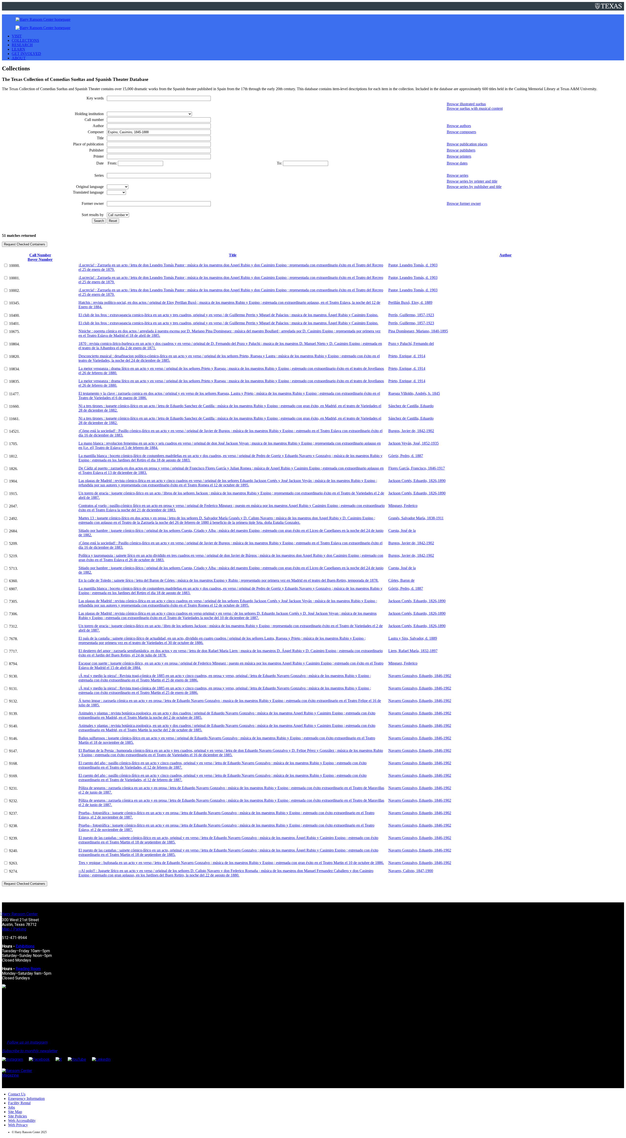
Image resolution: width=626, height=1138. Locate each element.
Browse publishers (461, 150)
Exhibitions (25, 946)
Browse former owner (464, 203)
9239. (13, 838)
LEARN (18, 49)
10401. (14, 323)
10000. (14, 265)
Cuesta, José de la (402, 530)
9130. (13, 676)
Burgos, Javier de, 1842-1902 (411, 431)
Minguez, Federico (402, 505)
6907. (13, 589)
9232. (13, 801)
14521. (14, 431)
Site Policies (17, 1116)
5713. (13, 568)
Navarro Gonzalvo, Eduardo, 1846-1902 (419, 676)
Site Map (15, 1112)
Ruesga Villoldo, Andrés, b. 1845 (414, 393)
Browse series (457, 175)
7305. (13, 601)
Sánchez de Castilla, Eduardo (411, 406)
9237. (13, 813)
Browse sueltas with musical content (475, 108)
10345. (14, 303)
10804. (14, 344)
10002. (14, 290)
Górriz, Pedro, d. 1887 (405, 456)
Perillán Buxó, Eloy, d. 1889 (410, 302)
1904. (13, 481)
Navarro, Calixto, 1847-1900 (410, 871)
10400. (14, 315)
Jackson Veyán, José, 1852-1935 (413, 443)
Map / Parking (14, 929)
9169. (13, 776)
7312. (13, 626)
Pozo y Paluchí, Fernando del (411, 343)
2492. (13, 518)
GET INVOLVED (26, 54)
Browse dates (457, 163)
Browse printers (459, 156)
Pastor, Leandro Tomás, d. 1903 (412, 265)
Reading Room (28, 968)
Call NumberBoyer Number (40, 257)
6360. (13, 581)
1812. (13, 456)
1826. (13, 469)
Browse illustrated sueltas (466, 104)
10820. (14, 356)
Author (505, 255)
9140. (13, 726)
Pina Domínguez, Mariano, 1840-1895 (418, 331)
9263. (13, 863)
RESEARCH (22, 45)
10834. (14, 369)
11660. (14, 406)
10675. (14, 331)
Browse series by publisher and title (474, 187)
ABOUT (19, 58)
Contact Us (16, 1094)
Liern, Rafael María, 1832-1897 (412, 651)
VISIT (17, 36)
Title (232, 255)
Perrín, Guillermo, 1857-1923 (411, 315)
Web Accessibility (22, 1120)
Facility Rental (19, 1103)
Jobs (11, 1107)
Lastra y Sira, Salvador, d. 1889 (412, 638)
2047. (13, 506)
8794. (13, 664)
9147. (13, 751)
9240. (13, 851)
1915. (13, 494)
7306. (13, 614)
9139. (13, 713)
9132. (13, 701)
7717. (13, 651)
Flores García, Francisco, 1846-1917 (416, 468)
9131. (13, 689)
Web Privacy (18, 1125)
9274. (13, 871)
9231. (13, 788)
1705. (13, 444)
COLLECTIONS (25, 40)
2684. (13, 531)
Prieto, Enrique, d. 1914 (406, 356)
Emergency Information (26, 1098)
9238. (13, 826)
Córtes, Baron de (401, 580)
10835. (14, 381)
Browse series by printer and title (472, 181)
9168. (13, 763)
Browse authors (459, 126)
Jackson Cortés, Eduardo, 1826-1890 (417, 481)
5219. (13, 556)
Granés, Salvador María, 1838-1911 (416, 518)
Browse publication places (467, 144)
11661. (14, 419)
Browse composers (461, 132)
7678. (13, 639)
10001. (14, 278)
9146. (13, 738)
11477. (14, 394)
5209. (13, 543)
